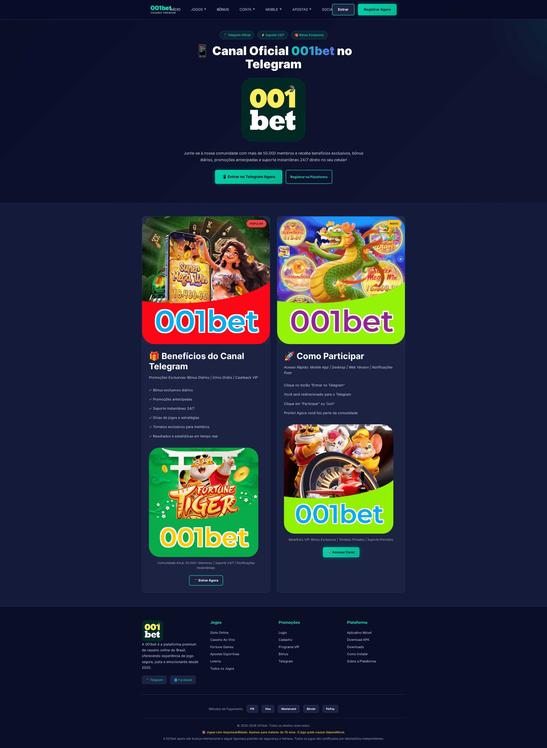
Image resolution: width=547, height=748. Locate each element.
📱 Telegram (154, 680)
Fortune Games (222, 647)
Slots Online (219, 633)
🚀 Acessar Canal (341, 552)
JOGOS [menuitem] (198, 9)
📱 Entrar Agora (206, 580)
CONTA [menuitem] (247, 9)
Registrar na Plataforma (309, 177)
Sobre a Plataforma (361, 661)
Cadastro (285, 640)
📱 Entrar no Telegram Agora (248, 176)
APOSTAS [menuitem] (301, 9)
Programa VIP (289, 647)
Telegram (286, 661)
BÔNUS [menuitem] (223, 9)
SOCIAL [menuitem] (330, 9)
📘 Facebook (183, 680)
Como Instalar (357, 654)
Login (283, 633)
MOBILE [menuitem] (274, 9)
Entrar (343, 9)
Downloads (355, 647)
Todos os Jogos (222, 668)
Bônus (283, 654)
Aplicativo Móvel (359, 633)
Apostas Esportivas (224, 654)
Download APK (358, 640)
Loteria (215, 661)
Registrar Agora (377, 9)
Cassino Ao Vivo (222, 640)
